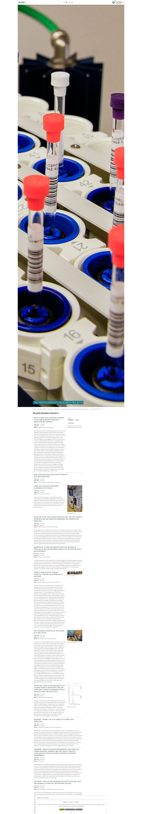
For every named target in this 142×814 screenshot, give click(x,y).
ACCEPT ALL (62, 809)
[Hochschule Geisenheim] (117, 2)
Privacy (71, 812)
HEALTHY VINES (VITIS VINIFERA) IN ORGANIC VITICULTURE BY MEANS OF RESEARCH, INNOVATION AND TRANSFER (49, 420)
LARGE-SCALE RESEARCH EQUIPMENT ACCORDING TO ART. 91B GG (46, 487)
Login (72, 2)
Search (69, 2)
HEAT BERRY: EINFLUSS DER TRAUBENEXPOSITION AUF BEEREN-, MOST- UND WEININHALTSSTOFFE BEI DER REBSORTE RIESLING (58, 782)
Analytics (71, 802)
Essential (66, 802)
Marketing (77, 802)
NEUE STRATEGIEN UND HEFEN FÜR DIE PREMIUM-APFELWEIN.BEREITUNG (51, 476)
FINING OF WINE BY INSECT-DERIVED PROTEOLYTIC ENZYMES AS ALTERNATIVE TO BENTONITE (48, 574)
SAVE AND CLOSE (79, 809)
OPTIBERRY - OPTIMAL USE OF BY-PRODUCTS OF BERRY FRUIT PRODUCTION (54, 720)
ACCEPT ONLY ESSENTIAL (70, 809)
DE (64, 2)
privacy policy (81, 806)
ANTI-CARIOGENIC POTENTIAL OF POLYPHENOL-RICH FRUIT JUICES (49, 632)
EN (66, 2)
